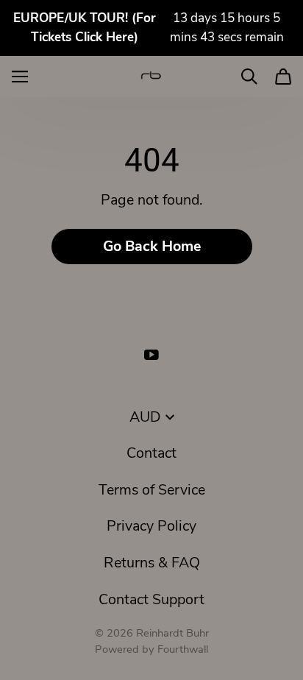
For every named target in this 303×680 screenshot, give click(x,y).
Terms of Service (152, 490)
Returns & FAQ (152, 563)
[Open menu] (20, 76)
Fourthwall (182, 649)
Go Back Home (152, 246)
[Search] (249, 76)
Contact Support (151, 599)
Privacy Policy (151, 526)
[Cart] (283, 76)
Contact (151, 453)
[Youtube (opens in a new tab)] (151, 355)
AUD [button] (145, 417)
